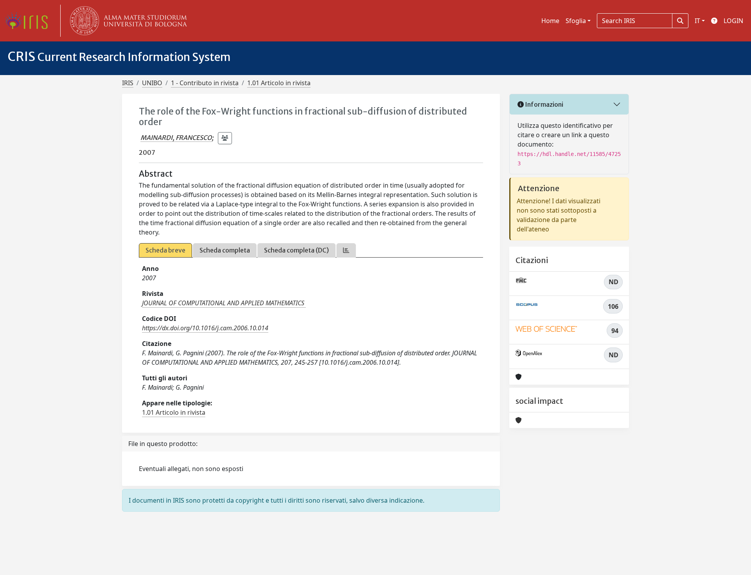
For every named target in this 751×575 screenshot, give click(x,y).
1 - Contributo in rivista (205, 83)
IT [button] (697, 20)
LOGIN (733, 20)
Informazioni (543, 104)
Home (550, 20)
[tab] (346, 250)
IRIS (127, 83)
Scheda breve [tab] (165, 250)
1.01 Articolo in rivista (279, 83)
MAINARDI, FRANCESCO (176, 138)
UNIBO (152, 83)
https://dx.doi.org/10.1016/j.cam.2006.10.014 (205, 328)
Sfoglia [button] (576, 20)
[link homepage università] (126, 21)
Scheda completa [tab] (224, 250)
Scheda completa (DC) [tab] (296, 250)
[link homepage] (29, 20)
